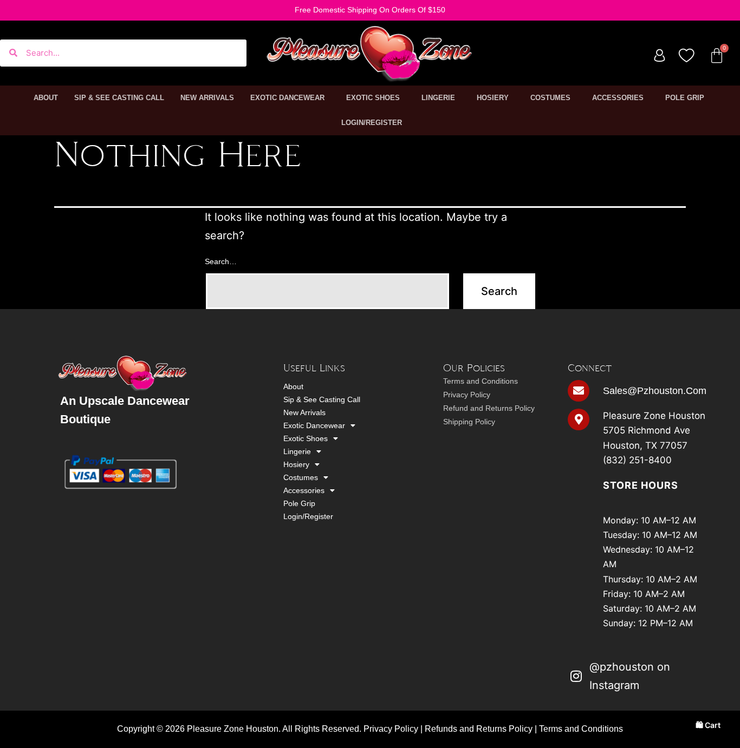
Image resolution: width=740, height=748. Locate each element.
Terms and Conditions (480, 381)
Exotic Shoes (373, 98)
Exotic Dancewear (287, 98)
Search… (221, 261)
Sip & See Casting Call (119, 98)
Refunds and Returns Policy (479, 728)
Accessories (618, 98)
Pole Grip (684, 98)
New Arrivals (207, 98)
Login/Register (371, 123)
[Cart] (717, 56)
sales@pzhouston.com (654, 390)
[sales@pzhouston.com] (578, 391)
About (46, 98)
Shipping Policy (469, 421)
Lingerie (438, 98)
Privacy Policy (466, 394)
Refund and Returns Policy (489, 408)
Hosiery (493, 98)
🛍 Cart (708, 725)
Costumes (550, 98)
